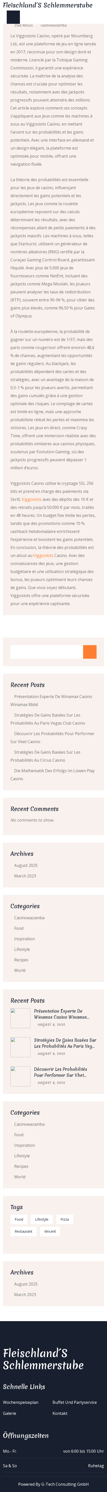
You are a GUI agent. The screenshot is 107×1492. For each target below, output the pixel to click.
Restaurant (23, 1231)
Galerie (9, 1413)
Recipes (21, 960)
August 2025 (26, 865)
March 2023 (25, 876)
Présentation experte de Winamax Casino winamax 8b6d (60, 1017)
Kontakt (60, 1413)
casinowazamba (54, 25)
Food (18, 928)
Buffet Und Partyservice (75, 1402)
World (19, 970)
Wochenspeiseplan (20, 1402)
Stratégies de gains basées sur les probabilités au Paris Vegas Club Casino (65, 1046)
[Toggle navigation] (13, 17)
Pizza (64, 1219)
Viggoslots (32, 499)
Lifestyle (22, 949)
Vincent (50, 1231)
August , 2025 (51, 1024)
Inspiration (24, 939)
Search (90, 652)
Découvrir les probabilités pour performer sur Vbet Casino (60, 1075)
